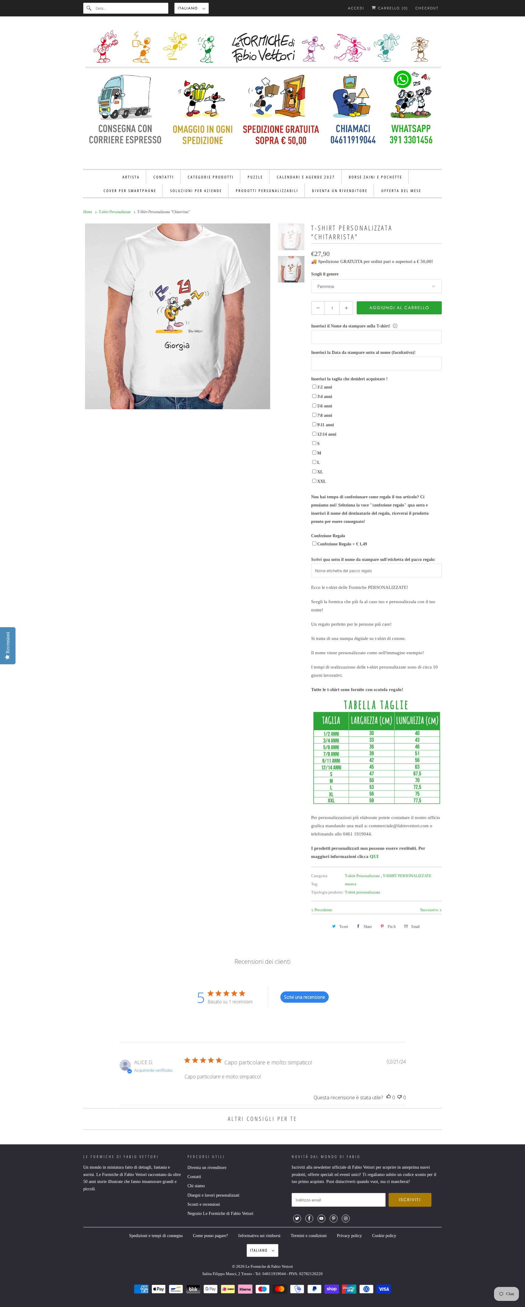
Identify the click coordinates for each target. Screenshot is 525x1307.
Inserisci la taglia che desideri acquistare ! (349, 379)
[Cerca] (89, 8)
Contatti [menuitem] (163, 177)
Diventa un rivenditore (206, 1167)
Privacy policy (349, 1235)
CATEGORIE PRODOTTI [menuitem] (211, 177)
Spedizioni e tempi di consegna (156, 1235)
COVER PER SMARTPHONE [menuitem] (130, 190)
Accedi (356, 8)
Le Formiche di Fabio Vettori (269, 1266)
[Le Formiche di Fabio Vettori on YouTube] (321, 1218)
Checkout (427, 8)
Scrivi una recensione (304, 997)
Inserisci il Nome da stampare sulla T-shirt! (350, 326)
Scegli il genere (324, 274)
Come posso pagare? (210, 1235)
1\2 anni (324, 387)
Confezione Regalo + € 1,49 (342, 544)
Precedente (323, 910)
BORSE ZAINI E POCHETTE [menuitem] (375, 177)
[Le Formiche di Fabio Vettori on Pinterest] (334, 1218)
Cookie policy (384, 1235)
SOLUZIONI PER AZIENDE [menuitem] (196, 190)
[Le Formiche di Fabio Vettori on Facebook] (309, 1218)
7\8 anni (324, 415)
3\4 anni (324, 396)
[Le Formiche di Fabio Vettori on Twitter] (297, 1218)
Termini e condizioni (309, 1235)
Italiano (189, 8)
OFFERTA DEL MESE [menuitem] (401, 190)
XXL (321, 481)
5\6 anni (324, 406)
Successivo (429, 910)
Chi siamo (196, 1186)
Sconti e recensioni (203, 1204)
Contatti (194, 1176)
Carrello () (392, 8)
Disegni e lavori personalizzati (213, 1195)
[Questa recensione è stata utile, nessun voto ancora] (388, 1097)
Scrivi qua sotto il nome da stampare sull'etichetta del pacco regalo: (373, 559)
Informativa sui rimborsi (259, 1235)
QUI (374, 856)
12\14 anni (326, 434)
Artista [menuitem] (131, 177)
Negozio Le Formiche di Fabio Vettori (220, 1213)
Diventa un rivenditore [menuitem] (340, 190)
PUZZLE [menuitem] (255, 177)
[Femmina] (177, 316)
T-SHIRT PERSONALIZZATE (407, 875)
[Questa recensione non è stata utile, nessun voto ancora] (399, 1097)
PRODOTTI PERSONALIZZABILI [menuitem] (267, 190)
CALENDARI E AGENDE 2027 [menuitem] (306, 177)
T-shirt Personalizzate (363, 875)
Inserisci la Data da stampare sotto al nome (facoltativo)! (363, 352)
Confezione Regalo (328, 536)
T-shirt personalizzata (362, 892)
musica (350, 884)
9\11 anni (325, 425)
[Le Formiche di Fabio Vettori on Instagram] (346, 1218)
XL (320, 472)
